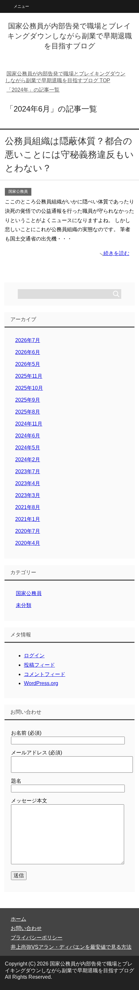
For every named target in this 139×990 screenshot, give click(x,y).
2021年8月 (27, 507)
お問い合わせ (26, 928)
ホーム (18, 919)
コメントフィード (44, 674)
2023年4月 (27, 483)
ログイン (34, 655)
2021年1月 (27, 519)
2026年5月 (27, 364)
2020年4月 (27, 543)
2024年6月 (27, 435)
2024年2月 (27, 459)
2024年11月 (28, 423)
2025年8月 (27, 412)
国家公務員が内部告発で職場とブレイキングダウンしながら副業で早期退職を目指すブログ (69, 36)
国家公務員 (18, 191)
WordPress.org (41, 683)
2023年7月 (27, 471)
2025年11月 (28, 376)
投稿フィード (39, 665)
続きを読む (116, 253)
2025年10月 (29, 388)
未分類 (23, 605)
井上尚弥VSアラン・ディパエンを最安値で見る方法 (71, 947)
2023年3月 (27, 495)
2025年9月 (27, 400)
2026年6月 (27, 352)
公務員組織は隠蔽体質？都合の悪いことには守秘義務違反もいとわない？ (69, 154)
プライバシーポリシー (36, 937)
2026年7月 (27, 340)
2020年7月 (27, 531)
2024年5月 (27, 447)
